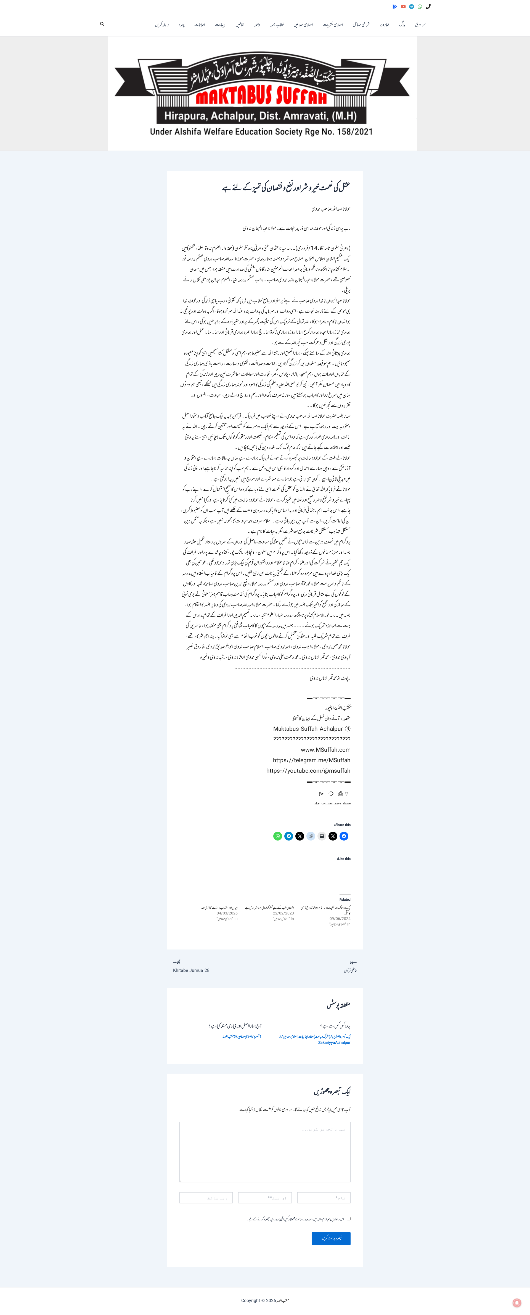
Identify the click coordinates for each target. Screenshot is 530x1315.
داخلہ (257, 25)
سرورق (420, 25)
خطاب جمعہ (277, 25)
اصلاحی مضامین (303, 25)
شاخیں (239, 25)
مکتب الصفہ (282, 1301)
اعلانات (199, 25)
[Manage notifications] (517, 1302)
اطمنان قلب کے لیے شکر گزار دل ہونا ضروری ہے (269, 908)
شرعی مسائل (361, 25)
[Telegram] (411, 6)
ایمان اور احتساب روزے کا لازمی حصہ (219, 908)
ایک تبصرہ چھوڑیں (341, 1037)
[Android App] (395, 6)
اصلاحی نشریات (333, 25)
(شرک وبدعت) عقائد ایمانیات (314, 1037)
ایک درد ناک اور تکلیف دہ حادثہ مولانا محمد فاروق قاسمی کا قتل (326, 911)
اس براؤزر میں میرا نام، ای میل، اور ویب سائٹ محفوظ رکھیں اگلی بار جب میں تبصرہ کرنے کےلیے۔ (295, 1219)
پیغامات (220, 25)
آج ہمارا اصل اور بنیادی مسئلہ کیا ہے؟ (235, 1026)
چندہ (181, 25)
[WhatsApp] (419, 6)
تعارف (384, 25)
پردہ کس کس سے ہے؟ (335, 1026)
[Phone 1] (428, 6)
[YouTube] (403, 6)
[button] (101, 25)
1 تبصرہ (258, 1037)
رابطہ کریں (162, 25)
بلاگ (402, 25)
